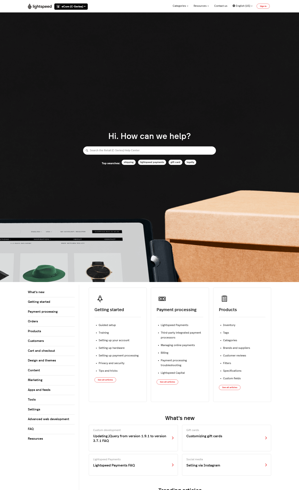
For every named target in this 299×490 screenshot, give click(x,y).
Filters (227, 363)
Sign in (263, 6)
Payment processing (176, 310)
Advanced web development (48, 419)
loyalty (190, 162)
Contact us (220, 6)
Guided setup (107, 325)
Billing (164, 352)
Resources (200, 6)
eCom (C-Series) (72, 6)
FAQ (31, 429)
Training (104, 332)
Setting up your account (114, 340)
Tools (32, 399)
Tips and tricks (108, 370)
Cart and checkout (41, 350)
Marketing (35, 380)
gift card (175, 162)
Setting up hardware (112, 348)
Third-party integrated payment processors (181, 335)
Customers (36, 341)
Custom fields (232, 378)
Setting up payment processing (119, 355)
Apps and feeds (39, 390)
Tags (226, 332)
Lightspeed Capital (173, 372)
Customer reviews (234, 355)
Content (34, 370)
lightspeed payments (152, 162)
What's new (36, 292)
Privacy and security (111, 363)
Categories (179, 6)
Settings (34, 409)
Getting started (109, 310)
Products (228, 310)
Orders (33, 321)
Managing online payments (178, 345)
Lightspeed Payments (174, 325)
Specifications (232, 370)
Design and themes (42, 360)
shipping (129, 162)
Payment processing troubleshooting (174, 363)
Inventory (229, 325)
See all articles (105, 380)
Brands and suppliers (236, 348)
